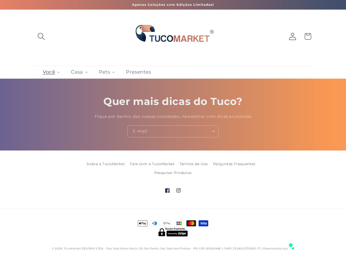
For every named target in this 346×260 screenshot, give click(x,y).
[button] (41, 36)
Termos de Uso (194, 164)
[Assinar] (212, 131)
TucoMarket (72, 248)
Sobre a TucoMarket (106, 164)
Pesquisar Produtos (173, 172)
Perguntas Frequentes (234, 164)
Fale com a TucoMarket (152, 164)
